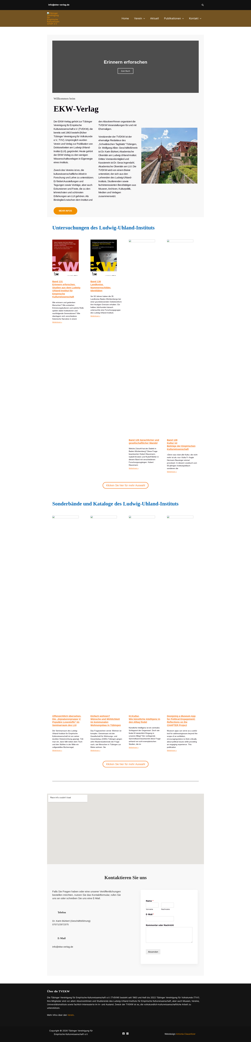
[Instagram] (127, 1033)
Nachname (165, 909)
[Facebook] (123, 1033)
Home (125, 18)
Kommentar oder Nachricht (160, 925)
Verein (138, 18)
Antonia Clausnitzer (185, 1034)
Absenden (153, 951)
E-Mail (150, 914)
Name (149, 901)
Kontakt (193, 18)
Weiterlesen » (57, 322)
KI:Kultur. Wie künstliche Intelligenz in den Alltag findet (144, 719)
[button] (203, 5)
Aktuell (154, 18)
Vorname (149, 909)
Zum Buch (125, 71)
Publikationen (172, 18)
